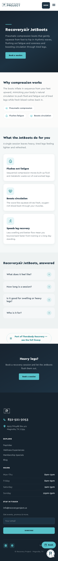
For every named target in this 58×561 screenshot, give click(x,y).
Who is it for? (14, 313)
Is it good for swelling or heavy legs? (24, 300)
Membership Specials (13, 455)
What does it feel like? (19, 274)
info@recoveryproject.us (15, 508)
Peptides (7, 445)
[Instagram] (5, 545)
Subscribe (29, 530)
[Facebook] (12, 545)
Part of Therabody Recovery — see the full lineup (31, 338)
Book (46, 5)
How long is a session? (19, 287)
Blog (5, 460)
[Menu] (54, 5)
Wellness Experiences (13, 450)
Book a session (15, 55)
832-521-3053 (18, 419)
